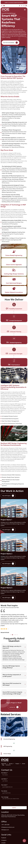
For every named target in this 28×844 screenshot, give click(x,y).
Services (7, 13)
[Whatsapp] (24, 840)
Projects (17, 763)
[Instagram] (24, 5)
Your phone (4, 790)
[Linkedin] (26, 5)
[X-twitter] (21, 5)
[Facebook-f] (19, 5)
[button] (25, 9)
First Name (4, 772)
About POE (3, 763)
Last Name (4, 778)
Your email (4, 784)
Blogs (3, 765)
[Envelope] (4, 5)
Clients (23, 763)
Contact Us (8, 765)
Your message (4, 797)
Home (3, 13)
